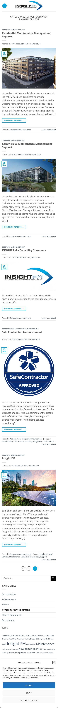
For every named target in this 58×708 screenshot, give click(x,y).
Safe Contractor (49, 441)
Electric (27, 639)
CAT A (43, 635)
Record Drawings (15, 653)
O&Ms (52, 649)
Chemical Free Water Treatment (13, 639)
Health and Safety (25, 441)
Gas (43, 639)
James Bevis (35, 44)
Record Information (28, 653)
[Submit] (53, 578)
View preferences (28, 700)
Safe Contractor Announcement (22, 332)
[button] (54, 662)
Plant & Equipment (11, 615)
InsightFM (35, 339)
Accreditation (8, 329)
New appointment (29, 648)
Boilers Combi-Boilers (33, 635)
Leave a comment (49, 130)
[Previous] (23, 568)
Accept (29, 685)
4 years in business (8, 635)
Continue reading (14, 120)
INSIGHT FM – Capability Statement (24, 250)
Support (43, 557)
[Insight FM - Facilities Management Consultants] (29, 6)
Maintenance (14, 557)
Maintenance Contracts (30, 557)
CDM (15, 441)
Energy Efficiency (36, 639)
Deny (29, 693)
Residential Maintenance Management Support (26, 34)
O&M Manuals (45, 649)
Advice (5, 604)
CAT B (48, 635)
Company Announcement (13, 30)
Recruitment (8, 620)
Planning (5, 653)
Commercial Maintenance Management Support (27, 145)
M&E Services (31, 644)
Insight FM (37, 441)
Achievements (9, 599)
